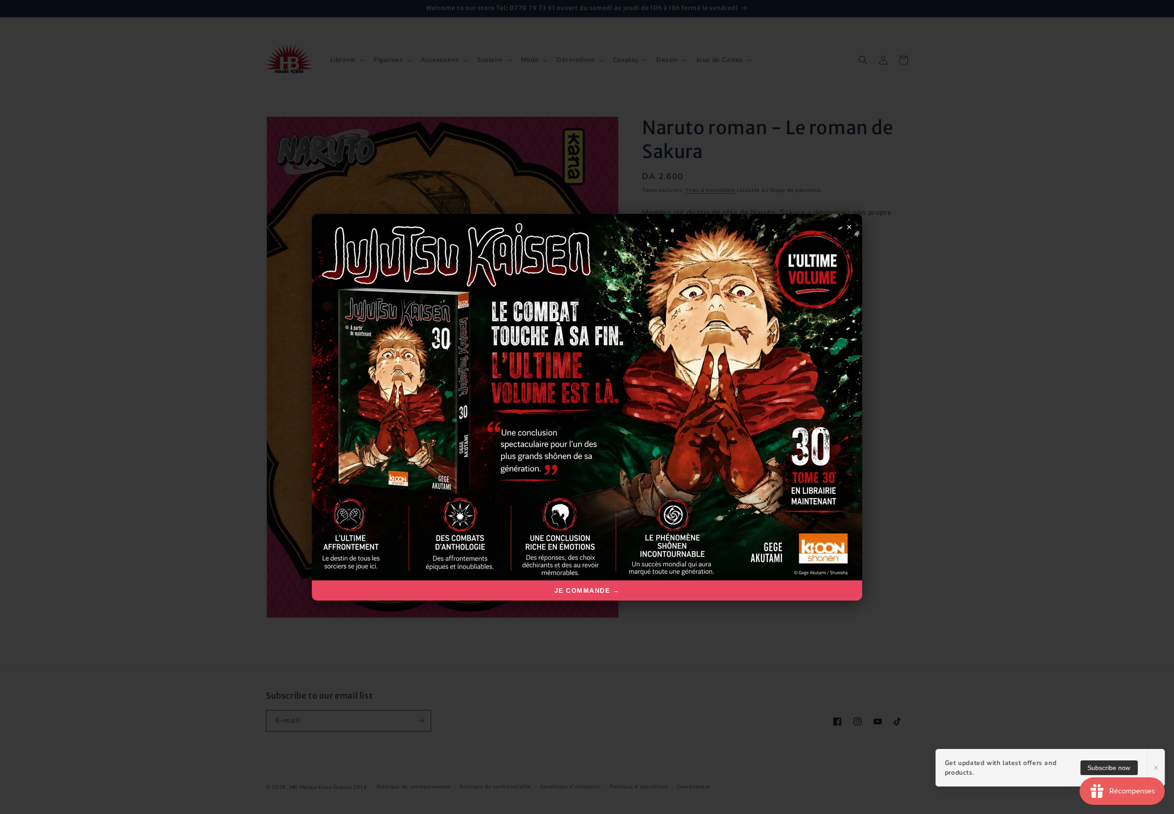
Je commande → (587, 590)
